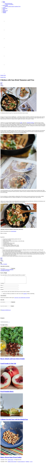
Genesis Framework (21, 461)
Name (1, 285)
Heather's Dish (3, 75)
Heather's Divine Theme (12, 461)
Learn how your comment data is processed (22, 297)
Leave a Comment (3, 264)
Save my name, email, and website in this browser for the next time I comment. (16, 291)
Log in (31, 461)
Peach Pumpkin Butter (7, 391)
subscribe (25, 293)
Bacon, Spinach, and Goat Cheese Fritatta (12, 358)
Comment (2, 283)
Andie (21, 122)
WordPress (27, 461)
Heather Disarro (10, 459)
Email (1, 287)
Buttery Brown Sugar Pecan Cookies (11, 457)
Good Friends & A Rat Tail (8, 363)
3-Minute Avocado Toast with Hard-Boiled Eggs (14, 419)
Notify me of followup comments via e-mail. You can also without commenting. (18, 293)
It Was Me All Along (30, 122)
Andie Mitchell (13, 231)
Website (1, 289)
